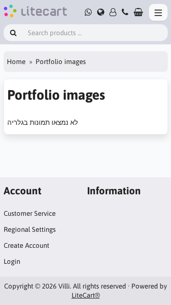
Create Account (26, 245)
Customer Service (30, 213)
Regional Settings (30, 229)
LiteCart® (86, 295)
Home (16, 61)
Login (12, 261)
